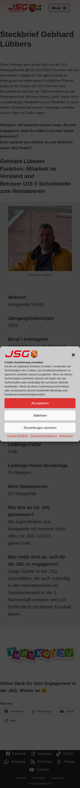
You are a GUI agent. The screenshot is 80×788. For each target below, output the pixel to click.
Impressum (66, 435)
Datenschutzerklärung (43, 435)
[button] (73, 355)
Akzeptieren (40, 403)
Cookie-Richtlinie (17, 435)
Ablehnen (40, 415)
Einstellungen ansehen (40, 428)
